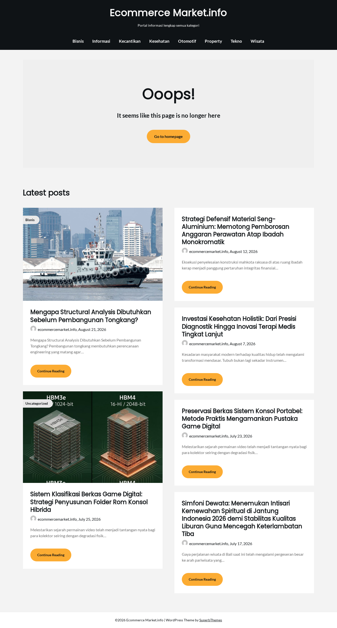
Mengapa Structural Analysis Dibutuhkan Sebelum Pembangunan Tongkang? (90, 316)
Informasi (101, 41)
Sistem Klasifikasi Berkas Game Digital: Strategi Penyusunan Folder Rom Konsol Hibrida (89, 502)
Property (213, 41)
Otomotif (187, 41)
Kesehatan (159, 41)
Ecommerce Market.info (168, 12)
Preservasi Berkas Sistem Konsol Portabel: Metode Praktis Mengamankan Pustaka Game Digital (242, 418)
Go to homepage (168, 136)
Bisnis (78, 41)
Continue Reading (50, 371)
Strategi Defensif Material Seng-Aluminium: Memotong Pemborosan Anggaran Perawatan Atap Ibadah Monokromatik (235, 230)
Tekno (236, 41)
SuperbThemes (210, 620)
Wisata (257, 41)
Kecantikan (130, 41)
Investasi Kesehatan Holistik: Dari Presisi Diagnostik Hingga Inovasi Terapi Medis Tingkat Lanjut (239, 326)
